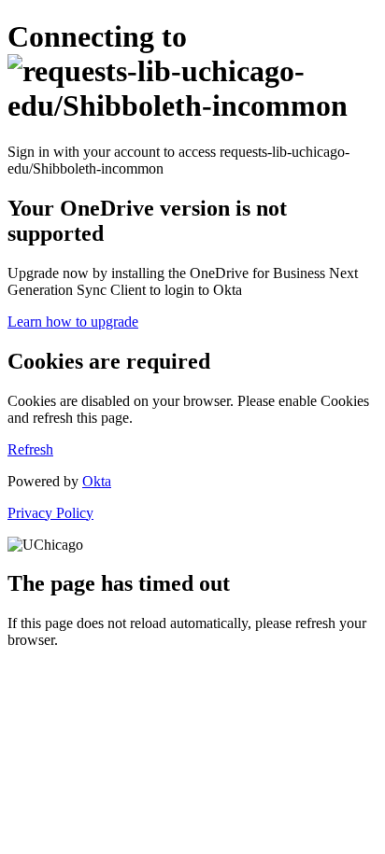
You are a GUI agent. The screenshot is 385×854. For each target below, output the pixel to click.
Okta (96, 481)
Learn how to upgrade (72, 321)
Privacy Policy (50, 513)
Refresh (30, 449)
